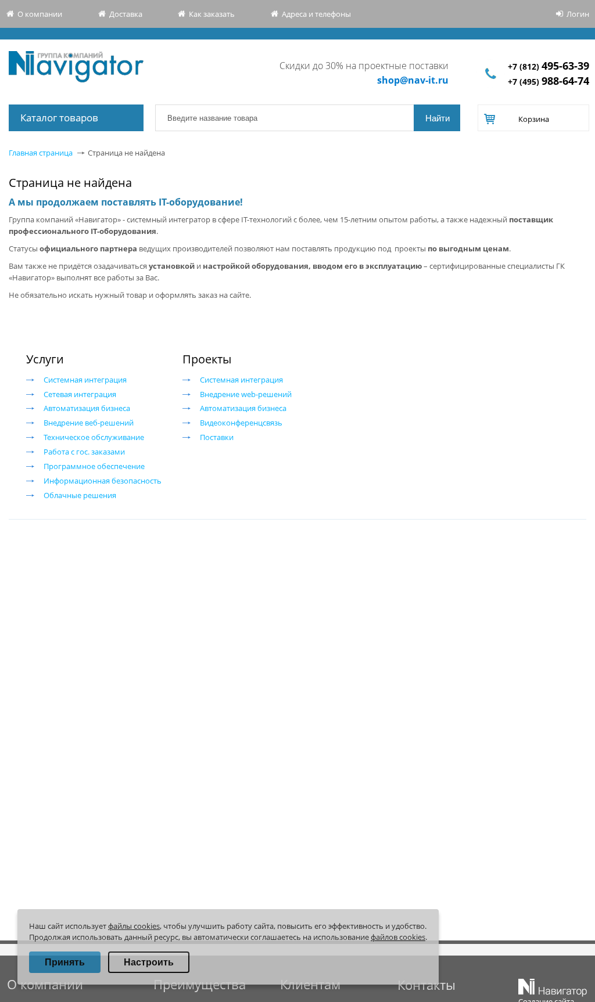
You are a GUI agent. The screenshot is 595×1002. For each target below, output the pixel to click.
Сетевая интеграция (80, 394)
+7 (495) (548, 81)
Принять (65, 962)
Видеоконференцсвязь (241, 422)
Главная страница (41, 152)
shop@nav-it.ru (413, 80)
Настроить (149, 962)
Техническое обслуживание (94, 437)
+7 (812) (548, 66)
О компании (39, 14)
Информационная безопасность (103, 480)
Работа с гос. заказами (84, 451)
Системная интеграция (85, 379)
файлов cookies (398, 937)
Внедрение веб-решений (89, 422)
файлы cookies (134, 926)
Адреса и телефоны (316, 14)
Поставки (217, 437)
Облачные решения (80, 495)
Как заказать (212, 14)
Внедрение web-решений (246, 394)
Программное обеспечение (94, 466)
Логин (578, 14)
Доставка (125, 14)
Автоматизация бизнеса (87, 408)
